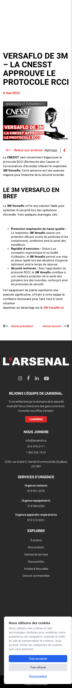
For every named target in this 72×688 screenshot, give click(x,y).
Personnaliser (38, 676)
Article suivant (52, 326)
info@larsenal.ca (36, 440)
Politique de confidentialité (36, 684)
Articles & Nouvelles (36, 569)
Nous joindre (36, 562)
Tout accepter (38, 658)
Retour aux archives (28, 150)
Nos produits (36, 547)
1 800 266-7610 (36, 452)
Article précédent (22, 326)
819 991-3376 (36, 491)
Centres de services (36, 554)
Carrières (36, 419)
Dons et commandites (36, 576)
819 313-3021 (36, 520)
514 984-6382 (36, 506)
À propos (36, 540)
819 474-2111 (36, 446)
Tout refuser (38, 667)
